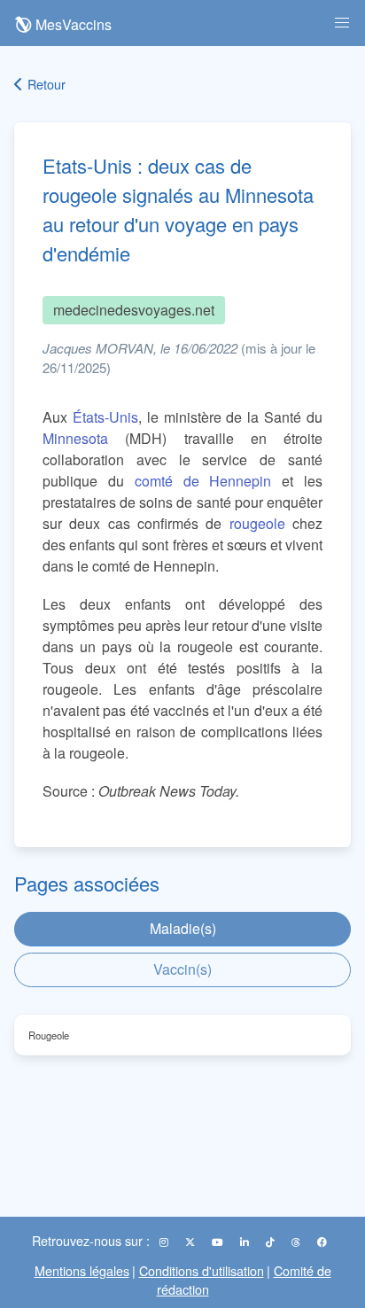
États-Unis (105, 417)
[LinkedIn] (246, 1241)
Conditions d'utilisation (201, 1270)
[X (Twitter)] (191, 1241)
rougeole (257, 523)
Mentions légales (82, 1270)
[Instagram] (165, 1241)
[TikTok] (271, 1241)
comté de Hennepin (203, 481)
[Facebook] (322, 1241)
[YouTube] (219, 1241)
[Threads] (297, 1241)
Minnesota (75, 438)
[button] (342, 23)
